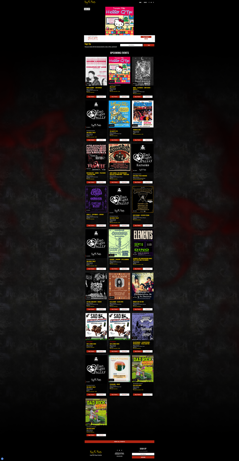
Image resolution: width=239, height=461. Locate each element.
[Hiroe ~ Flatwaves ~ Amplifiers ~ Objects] (119, 24)
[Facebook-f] (149, 2)
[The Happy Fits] (119, 114)
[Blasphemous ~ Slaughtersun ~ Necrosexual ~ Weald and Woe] (142, 326)
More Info (101, 96)
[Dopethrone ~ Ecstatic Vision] (142, 199)
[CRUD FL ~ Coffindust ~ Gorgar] (96, 199)
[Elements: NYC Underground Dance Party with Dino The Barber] (142, 242)
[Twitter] (151, 2)
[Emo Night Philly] (96, 115)
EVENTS (145, 2)
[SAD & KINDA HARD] (96, 326)
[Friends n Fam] (142, 114)
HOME (140, 2)
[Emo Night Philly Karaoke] (142, 158)
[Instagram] (153, 2)
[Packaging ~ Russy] (119, 368)
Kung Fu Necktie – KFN (115, 91)
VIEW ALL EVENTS (119, 441)
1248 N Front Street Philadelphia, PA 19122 (119, 453)
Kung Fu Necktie (90, 92)
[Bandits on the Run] (142, 286)
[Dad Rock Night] (142, 368)
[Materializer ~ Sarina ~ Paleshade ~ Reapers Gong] (96, 157)
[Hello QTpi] (119, 70)
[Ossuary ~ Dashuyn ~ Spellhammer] (119, 243)
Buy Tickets (146, 37)
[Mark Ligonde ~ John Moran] (96, 71)
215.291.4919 (119, 456)
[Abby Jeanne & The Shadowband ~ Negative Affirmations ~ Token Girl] (119, 157)
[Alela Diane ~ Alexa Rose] (119, 286)
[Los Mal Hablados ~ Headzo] (96, 286)
